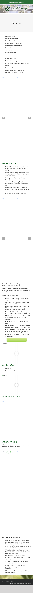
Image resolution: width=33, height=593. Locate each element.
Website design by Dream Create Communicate (20, 583)
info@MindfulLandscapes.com (16, 2)
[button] (3, 118)
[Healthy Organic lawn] (9, 452)
